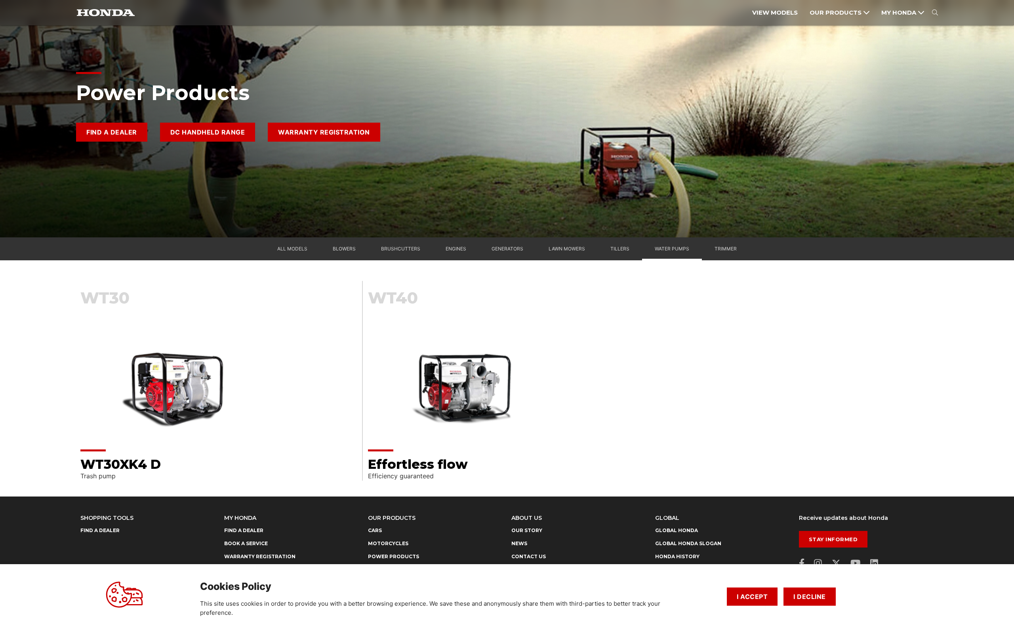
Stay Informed (833, 539)
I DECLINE (809, 597)
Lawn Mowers (567, 249)
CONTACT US (528, 556)
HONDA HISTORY (677, 556)
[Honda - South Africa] (105, 12)
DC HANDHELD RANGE (207, 132)
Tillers (619, 249)
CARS (375, 530)
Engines (456, 249)
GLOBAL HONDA (676, 530)
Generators (507, 249)
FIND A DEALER (111, 132)
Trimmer (726, 249)
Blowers (344, 249)
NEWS (519, 543)
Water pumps (672, 249)
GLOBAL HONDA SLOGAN (688, 543)
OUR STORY (526, 530)
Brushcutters (400, 249)
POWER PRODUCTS (393, 556)
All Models (292, 249)
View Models (775, 12)
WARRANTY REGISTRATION (324, 132)
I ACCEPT (752, 597)
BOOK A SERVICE (246, 543)
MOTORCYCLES (388, 543)
